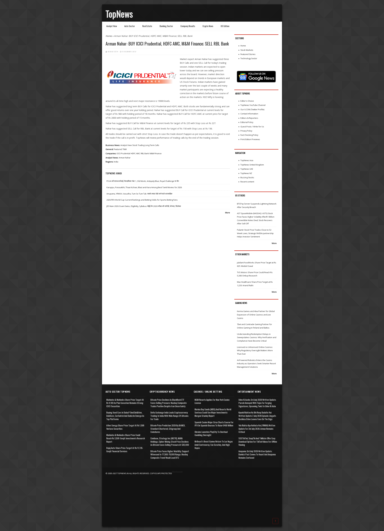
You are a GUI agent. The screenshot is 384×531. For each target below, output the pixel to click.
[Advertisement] (192, 496)
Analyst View (111, 26)
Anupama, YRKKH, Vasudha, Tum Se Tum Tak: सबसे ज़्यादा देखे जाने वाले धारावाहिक (139, 193)
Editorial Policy (246, 122)
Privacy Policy (246, 130)
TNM (125, 149)
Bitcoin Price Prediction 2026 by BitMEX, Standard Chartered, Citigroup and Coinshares (167, 428)
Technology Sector (248, 58)
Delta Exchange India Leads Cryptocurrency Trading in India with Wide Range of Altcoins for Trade (169, 416)
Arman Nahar (124, 157)
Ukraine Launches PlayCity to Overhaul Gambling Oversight (211, 433)
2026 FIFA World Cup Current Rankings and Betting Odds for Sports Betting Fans (142, 199)
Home (109, 36)
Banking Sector (166, 26)
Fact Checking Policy (249, 135)
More (227, 212)
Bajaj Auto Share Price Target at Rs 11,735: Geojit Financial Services (124, 449)
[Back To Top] (275, 520)
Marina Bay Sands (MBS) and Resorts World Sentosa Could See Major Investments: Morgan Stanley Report (213, 412)
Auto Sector (129, 26)
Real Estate (147, 26)
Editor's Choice (247, 101)
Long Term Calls (152, 145)
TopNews (119, 13)
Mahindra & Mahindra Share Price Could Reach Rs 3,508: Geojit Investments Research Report (125, 438)
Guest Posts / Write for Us (252, 126)
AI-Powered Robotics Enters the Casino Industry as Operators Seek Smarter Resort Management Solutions (256, 363)
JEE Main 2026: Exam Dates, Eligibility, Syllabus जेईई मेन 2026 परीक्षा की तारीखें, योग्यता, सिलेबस (143, 206)
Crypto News (207, 26)
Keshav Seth (113, 51)
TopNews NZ (246, 173)
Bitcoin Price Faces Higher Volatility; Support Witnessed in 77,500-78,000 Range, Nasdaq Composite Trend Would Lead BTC (169, 454)
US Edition (225, 26)
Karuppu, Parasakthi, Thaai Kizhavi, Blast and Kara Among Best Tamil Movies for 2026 (144, 187)
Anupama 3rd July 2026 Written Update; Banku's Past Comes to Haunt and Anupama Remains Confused (257, 454)
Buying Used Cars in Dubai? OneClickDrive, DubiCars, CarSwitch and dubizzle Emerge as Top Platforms (125, 416)
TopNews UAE (246, 169)
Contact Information (249, 113)
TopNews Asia (246, 160)
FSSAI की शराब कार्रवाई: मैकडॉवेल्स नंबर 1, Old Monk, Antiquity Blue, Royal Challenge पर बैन (142, 181)
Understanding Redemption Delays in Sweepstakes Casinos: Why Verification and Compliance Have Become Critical (256, 337)
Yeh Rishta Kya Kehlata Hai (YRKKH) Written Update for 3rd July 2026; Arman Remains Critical (256, 428)
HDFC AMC (135, 153)
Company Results (187, 26)
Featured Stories (247, 54)
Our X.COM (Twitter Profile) (252, 109)
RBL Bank (145, 153)
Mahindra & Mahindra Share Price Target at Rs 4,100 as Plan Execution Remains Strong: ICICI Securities (125, 403)
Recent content (247, 181)
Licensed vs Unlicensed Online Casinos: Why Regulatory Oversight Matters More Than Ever (255, 350)
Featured (118, 149)
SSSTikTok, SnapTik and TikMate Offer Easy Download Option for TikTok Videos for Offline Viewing (257, 441)
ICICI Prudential (123, 153)
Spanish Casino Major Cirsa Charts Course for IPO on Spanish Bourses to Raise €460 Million (214, 424)
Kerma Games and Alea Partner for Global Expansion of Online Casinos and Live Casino (256, 314)
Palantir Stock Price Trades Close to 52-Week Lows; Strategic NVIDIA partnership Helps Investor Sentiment (255, 233)
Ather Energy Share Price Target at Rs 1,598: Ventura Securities (125, 427)
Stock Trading (138, 145)
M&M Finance (156, 153)
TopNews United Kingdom (252, 164)
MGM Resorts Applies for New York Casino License (212, 401)
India (116, 161)
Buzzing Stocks (247, 177)
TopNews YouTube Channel (253, 105)
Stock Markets (246, 50)
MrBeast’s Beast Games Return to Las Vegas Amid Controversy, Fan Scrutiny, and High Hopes (214, 444)
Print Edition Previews (250, 139)
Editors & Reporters (249, 118)
